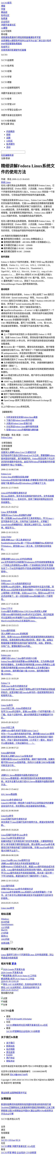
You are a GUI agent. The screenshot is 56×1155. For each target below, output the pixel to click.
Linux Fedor (6, 537)
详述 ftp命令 (14, 686)
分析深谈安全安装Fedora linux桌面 (22, 417)
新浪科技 (5, 1104)
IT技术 (48, 40)
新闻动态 (10, 1046)
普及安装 (14, 477)
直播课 (29, 37)
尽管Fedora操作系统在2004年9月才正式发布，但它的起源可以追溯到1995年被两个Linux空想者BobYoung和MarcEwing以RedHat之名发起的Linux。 (27, 617)
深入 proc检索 (14, 634)
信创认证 (24, 40)
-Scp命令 (11, 800)
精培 (19, 1031)
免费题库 (18, 44)
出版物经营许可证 (18, 1093)
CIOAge (16, 1019)
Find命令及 (13, 838)
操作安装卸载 (20, 863)
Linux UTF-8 (6, 608)
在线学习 (5, 47)
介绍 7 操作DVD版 (19, 658)
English (9, 1055)
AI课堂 (4, 28)
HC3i (22, 1019)
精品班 (4, 12)
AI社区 (9, 141)
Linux (3, 816)
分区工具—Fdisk (16, 708)
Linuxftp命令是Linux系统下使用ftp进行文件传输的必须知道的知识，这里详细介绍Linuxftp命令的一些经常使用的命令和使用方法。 (28, 692)
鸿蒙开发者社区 (8, 25)
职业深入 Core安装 (17, 756)
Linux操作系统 (7, 886)
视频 (8, 135)
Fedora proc (6, 580)
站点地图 (10, 1049)
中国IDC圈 (28, 1111)
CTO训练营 (34, 1031)
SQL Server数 (7, 794)
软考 (18, 40)
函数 (15, 794)
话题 (8, 138)
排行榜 (17, 37)
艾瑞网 (12, 1107)
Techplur (28, 1019)
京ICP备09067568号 (19, 1074)
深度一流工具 (16, 540)
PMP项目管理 (7, 44)
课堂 (16, 50)
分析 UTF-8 (16, 583)
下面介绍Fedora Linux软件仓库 (20, 420)
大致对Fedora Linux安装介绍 (19, 423)
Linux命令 (23, 835)
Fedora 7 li (5, 683)
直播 (24, 50)
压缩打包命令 (14, 819)
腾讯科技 (13, 1104)
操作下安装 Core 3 (19, 731)
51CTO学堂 (11, 1031)
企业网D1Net (39, 1111)
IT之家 (47, 1107)
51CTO (9, 1019)
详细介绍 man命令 (17, 889)
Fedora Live (6, 474)
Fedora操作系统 (8, 630)
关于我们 (10, 1043)
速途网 (26, 1107)
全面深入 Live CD (18, 452)
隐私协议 (10, 1061)
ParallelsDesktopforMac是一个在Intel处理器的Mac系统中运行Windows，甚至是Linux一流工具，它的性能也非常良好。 (27, 546)
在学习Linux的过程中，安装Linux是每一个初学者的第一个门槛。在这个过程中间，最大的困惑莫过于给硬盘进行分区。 (28, 714)
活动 (8, 147)
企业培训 (5, 22)
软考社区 (5, 15)
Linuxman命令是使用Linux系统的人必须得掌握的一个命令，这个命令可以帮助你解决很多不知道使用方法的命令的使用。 (27, 895)
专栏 (20, 50)
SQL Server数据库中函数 (19, 775)
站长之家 (19, 1107)
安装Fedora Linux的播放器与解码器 (22, 430)
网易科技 (22, 1104)
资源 (7, 50)
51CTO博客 (11, 1025)
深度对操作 (16, 515)
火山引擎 (9, 1114)
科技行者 (47, 1104)
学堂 (3, 9)
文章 (3, 50)
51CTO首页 (6, 3)
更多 (14, 963)
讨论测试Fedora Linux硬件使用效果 (22, 426)
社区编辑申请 (7, 155)
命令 (11, 816)
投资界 (48, 1111)
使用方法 (26, 860)
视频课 (4, 37)
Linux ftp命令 (7, 705)
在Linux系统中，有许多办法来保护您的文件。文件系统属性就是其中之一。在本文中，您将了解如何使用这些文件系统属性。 (27, 499)
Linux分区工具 (7, 727)
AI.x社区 (44, 1025)
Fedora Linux (6, 437)
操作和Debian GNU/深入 (23, 611)
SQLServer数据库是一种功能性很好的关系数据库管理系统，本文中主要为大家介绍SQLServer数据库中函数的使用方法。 (27, 781)
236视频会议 (17, 1111)
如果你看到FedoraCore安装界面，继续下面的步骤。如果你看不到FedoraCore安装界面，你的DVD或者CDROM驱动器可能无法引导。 (28, 762)
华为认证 (32, 40)
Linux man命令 (7, 908)
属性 (14, 493)
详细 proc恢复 (16, 559)
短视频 (23, 37)
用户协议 (10, 1058)
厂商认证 (41, 40)
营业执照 (5, 1093)
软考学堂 (36, 37)
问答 (11, 50)
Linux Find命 (6, 860)
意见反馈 (10, 1052)
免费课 (4, 18)
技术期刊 (10, 144)
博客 (3, 6)
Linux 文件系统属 (9, 512)
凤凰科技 (30, 1104)
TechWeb (5, 1107)
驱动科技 (38, 1104)
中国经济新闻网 (37, 1107)
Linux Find (17, 860)
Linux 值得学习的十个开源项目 (15, 955)
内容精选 (10, 131)
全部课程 (5, 40)
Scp (7, 816)
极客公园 (7, 1111)
